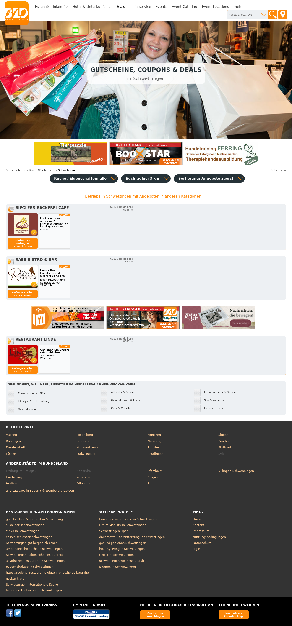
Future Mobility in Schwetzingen (122, 525)
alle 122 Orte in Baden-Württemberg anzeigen (40, 490)
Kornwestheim (87, 447)
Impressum (201, 531)
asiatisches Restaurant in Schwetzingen (35, 560)
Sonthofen (225, 441)
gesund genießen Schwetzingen (122, 543)
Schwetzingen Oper (113, 531)
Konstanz (83, 441)
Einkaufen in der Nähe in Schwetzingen (128, 519)
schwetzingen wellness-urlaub (121, 560)
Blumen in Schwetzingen (117, 566)
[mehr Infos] (23, 224)
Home (197, 519)
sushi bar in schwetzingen (25, 525)
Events (161, 7)
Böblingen (13, 441)
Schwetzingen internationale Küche (32, 584)
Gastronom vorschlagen (155, 615)
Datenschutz (202, 543)
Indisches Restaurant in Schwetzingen (34, 590)
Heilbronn (13, 483)
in (16, 170)
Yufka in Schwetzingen (22, 531)
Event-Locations (215, 7)
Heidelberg (85, 434)
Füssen (11, 453)
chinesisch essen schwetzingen (29, 537)
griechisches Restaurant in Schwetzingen (36, 519)
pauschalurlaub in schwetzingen (29, 566)
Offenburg (84, 483)
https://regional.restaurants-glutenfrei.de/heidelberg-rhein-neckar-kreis (49, 575)
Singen (223, 434)
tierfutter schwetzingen (116, 554)
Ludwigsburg (86, 453)
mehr (238, 7)
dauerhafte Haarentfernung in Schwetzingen (132, 537)
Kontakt (198, 525)
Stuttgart (224, 447)
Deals (120, 7)
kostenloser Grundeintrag (233, 615)
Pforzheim (155, 447)
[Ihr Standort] (282, 14)
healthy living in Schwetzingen (122, 549)
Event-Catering (184, 7)
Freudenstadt (15, 447)
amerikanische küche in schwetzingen (34, 549)
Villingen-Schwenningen (236, 471)
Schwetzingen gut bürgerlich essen (31, 543)
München (154, 434)
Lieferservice (140, 7)
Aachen (11, 434)
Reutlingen (155, 453)
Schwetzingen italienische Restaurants (34, 554)
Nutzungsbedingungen (209, 537)
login (196, 549)
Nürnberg (154, 441)
